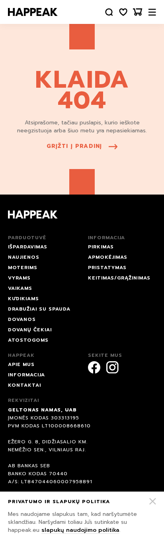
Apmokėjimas (107, 257)
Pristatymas (107, 267)
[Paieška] (109, 12)
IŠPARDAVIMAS (27, 246)
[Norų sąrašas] (123, 12)
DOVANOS (22, 319)
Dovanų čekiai (30, 329)
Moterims (22, 267)
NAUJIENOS (23, 257)
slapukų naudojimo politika (80, 530)
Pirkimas (101, 246)
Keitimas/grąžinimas (119, 277)
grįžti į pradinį (74, 146)
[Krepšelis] (138, 12)
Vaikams (20, 288)
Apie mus (21, 364)
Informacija (26, 374)
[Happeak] (33, 12)
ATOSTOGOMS (28, 340)
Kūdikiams (23, 298)
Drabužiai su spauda (39, 309)
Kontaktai (24, 385)
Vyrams (19, 277)
